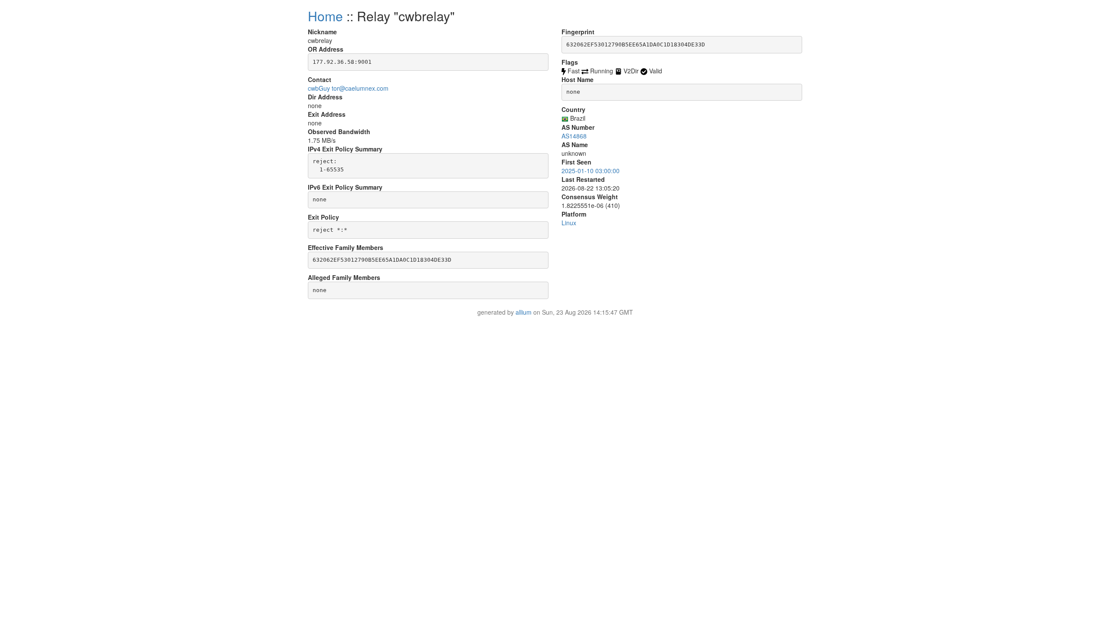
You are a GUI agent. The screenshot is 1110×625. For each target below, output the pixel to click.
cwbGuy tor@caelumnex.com (348, 88)
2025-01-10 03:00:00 (591, 170)
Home (325, 16)
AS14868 (574, 136)
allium (524, 312)
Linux (569, 222)
